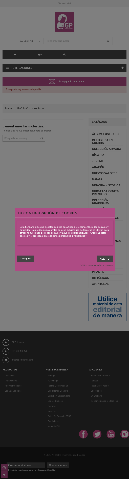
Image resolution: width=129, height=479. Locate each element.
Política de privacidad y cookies (96, 265)
